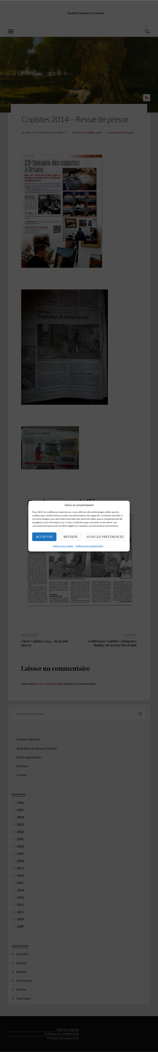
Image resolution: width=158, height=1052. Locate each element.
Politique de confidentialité (89, 545)
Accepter (44, 536)
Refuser (70, 536)
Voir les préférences (105, 536)
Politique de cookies (63, 545)
